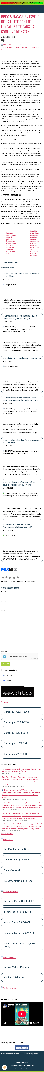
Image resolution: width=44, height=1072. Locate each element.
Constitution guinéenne (17, 859)
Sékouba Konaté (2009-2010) (19, 933)
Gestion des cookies (22, 1069)
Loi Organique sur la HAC (18, 881)
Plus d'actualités (7, 834)
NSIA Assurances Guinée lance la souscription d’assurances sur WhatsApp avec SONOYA (19, 525)
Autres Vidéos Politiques (17, 967)
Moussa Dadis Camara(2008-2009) (20, 945)
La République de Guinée (18, 849)
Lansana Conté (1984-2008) (19, 901)
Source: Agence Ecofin (10, 262)
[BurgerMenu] (4, 9)
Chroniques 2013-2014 (16, 743)
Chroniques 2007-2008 (16, 711)
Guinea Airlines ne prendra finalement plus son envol (22, 358)
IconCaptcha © (34, 658)
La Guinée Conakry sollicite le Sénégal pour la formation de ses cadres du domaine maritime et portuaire (20, 399)
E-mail (3, 601)
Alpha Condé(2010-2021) (17, 922)
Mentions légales (22, 1062)
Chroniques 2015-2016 (16, 754)
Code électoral (12, 870)
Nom (3, 592)
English (8, 681)
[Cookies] (4, 1067)
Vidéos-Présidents (14, 977)
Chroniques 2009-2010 (16, 722)
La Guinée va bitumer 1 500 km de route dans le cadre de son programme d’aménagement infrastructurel (20, 317)
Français (8, 675)
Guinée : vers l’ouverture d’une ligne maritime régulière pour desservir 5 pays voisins (19, 483)
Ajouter (6, 663)
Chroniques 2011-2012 (16, 732)
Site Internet (5, 611)
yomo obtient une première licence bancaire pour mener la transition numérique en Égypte (22, 770)
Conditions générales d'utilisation (22, 1066)
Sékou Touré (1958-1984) (17, 911)
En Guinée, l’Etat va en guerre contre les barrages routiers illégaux (21, 274)
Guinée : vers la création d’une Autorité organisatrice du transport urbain (22, 441)
